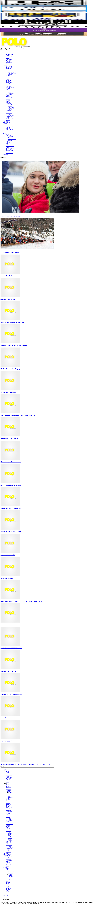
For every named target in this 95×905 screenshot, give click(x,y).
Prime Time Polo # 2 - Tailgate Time (11, 508)
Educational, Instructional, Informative (9, 70)
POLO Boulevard (7, 122)
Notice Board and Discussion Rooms (10, 88)
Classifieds (5, 154)
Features (5, 65)
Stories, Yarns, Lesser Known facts (9, 84)
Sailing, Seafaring (10, 148)
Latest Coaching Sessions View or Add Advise (10, 131)
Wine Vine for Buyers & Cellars (9, 152)
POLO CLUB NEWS (9, 57)
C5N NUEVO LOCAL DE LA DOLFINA (11, 648)
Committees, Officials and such (10, 111)
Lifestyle (5, 133)
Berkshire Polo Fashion (7, 276)
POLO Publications (11, 92)
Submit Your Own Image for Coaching (10, 127)
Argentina (8, 96)
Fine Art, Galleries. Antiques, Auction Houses (10, 145)
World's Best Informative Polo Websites (12, 73)
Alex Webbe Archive (11, 105)
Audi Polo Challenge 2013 (8, 299)
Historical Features (8, 76)
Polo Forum (6, 121)
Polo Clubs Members (8, 61)
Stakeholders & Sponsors (9, 119)
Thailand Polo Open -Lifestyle (9, 438)
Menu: (2, 48)
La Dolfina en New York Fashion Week (11, 694)
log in (13, 49)
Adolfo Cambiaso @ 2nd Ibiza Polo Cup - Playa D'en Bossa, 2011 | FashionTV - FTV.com (25, 764)
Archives (8, 81)
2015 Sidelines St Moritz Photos (10, 252)
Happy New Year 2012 (7, 578)
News (4, 53)
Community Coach (7, 125)
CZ (1, 624)
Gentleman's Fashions (11, 137)
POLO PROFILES (10, 67)
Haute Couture (9, 135)
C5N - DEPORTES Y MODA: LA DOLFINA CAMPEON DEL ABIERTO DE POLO (22, 601)
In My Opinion (9, 59)
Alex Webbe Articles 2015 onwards (11, 108)
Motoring (8, 142)
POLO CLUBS (9, 66)
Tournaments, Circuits (9, 63)
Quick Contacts (9, 90)
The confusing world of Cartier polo (11, 462)
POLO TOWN (9, 113)
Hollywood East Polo (7, 741)
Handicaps (8, 86)
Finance (7, 134)
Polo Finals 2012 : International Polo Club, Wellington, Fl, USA (18, 415)
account (22, 49)
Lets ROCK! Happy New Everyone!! (11, 531)
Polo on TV (4, 717)
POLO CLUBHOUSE (11, 115)
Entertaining (8, 149)
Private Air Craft (9, 150)
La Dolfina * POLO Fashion (8, 671)
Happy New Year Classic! (8, 555)
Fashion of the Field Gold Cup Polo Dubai (12, 322)
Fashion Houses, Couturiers (12, 139)
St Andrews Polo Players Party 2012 (11, 485)
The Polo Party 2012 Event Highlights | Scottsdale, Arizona (17, 369)
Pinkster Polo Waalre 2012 (8, 392)
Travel (7, 141)
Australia (8, 100)
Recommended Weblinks (9, 98)
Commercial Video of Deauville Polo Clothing (14, 345)
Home (4, 52)
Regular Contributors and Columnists (9, 102)
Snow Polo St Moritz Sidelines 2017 (11, 216)
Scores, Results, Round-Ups (9, 55)
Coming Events (6, 123)
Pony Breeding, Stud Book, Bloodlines (9, 79)
